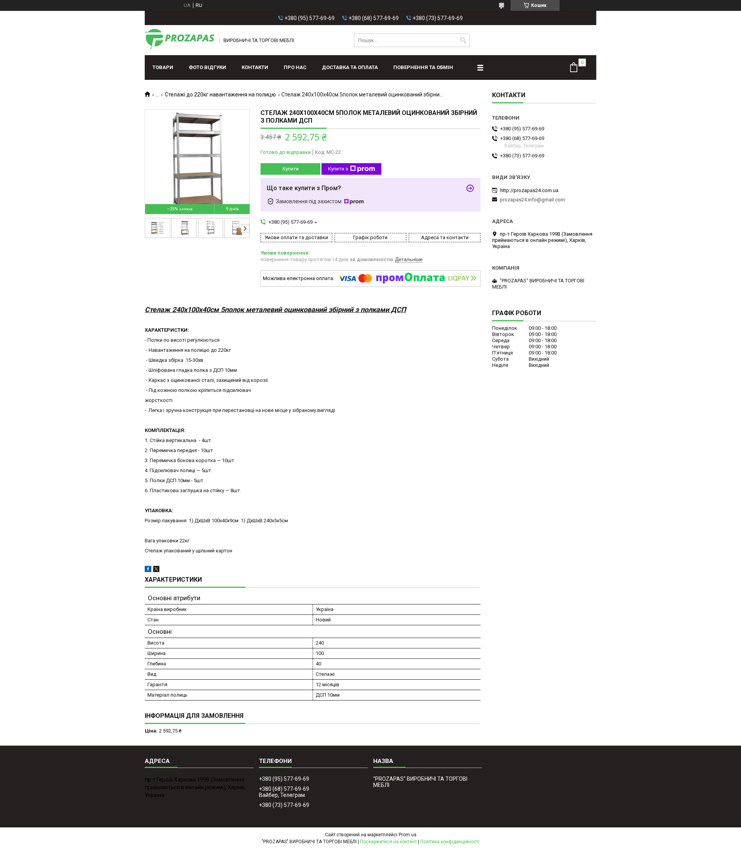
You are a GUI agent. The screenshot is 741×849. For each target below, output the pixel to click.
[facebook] (148, 570)
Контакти (255, 67)
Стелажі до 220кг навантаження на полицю (220, 94)
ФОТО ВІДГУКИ (207, 67)
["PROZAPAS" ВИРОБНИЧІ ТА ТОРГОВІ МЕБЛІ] (179, 40)
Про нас (295, 67)
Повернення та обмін (423, 67)
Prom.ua (407, 834)
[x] (156, 570)
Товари (162, 67)
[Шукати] (463, 40)
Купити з (338, 169)
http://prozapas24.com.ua (529, 190)
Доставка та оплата (350, 67)
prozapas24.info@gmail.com (532, 200)
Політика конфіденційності (449, 841)
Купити (291, 169)
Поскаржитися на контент (388, 841)
